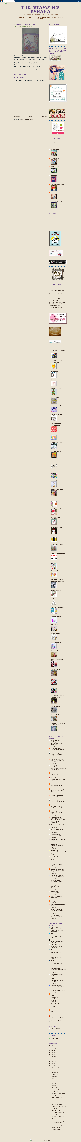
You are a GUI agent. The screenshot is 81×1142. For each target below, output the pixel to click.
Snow (52, 1012)
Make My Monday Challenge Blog (55, 741)
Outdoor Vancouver (56, 949)
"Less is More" (55, 850)
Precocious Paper (55, 570)
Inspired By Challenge (57, 829)
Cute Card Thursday (56, 896)
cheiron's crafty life (56, 460)
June (53, 1081)
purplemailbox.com (56, 598)
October (54, 1072)
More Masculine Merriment (57, 785)
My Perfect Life (55, 397)
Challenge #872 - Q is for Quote (58, 801)
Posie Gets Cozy (55, 956)
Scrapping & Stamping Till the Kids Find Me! (58, 724)
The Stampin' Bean (56, 616)
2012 (52, 1059)
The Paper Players (56, 753)
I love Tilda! (55, 1102)
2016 (52, 1050)
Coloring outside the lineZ (58, 553)
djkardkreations (55, 362)
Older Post (44, 116)
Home (30, 116)
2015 (52, 1052)
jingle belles (54, 784)
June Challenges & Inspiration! (58, 826)
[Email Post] (36, 68)
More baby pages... (57, 1099)
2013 (52, 1056)
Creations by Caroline (57, 714)
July (53, 1079)
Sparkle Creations (55, 633)
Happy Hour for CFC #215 (57, 916)
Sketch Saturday (55, 834)
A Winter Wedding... (57, 1110)
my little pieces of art (56, 678)
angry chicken (55, 997)
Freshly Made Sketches (57, 759)
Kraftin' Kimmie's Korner (57, 607)
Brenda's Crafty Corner (57, 527)
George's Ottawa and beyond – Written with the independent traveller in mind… (58, 987)
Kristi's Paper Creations (57, 590)
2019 (52, 1045)
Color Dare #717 (54, 774)
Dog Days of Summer (56, 905)
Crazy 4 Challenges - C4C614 (57, 892)
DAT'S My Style (55, 158)
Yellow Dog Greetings (56, 650)
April (53, 1085)
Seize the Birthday (56, 748)
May (53, 1083)
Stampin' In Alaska (56, 388)
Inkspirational (54, 765)
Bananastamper (55, 1028)
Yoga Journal (54, 927)
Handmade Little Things (57, 581)
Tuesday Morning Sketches (58, 839)
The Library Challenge (57, 856)
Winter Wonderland (56, 863)
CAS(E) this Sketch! (56, 901)
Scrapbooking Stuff (56, 379)
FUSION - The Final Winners (57, 876)
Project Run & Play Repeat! (57, 1017)
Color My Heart (55, 773)
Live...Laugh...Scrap (56, 201)
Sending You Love (56, 1127)
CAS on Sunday (55, 778)
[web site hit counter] (54, 1038)
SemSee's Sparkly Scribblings (55, 518)
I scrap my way (55, 686)
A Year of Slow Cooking (57, 944)
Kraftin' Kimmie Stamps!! (57, 824)
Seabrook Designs (56, 423)
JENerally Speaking (56, 451)
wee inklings (54, 371)
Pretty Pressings (55, 706)
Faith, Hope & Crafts (56, 508)
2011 (52, 1061)
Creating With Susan (56, 442)
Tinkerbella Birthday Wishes (59, 1125)
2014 (52, 1054)
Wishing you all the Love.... (58, 1118)
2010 (52, 1063)
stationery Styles (55, 500)
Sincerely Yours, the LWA (57, 982)
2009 (52, 1065)
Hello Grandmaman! (57, 1097)
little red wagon (55, 800)
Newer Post (17, 116)
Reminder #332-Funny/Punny (57, 749)
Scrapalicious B (55, 192)
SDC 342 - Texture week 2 (57, 977)
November (55, 1070)
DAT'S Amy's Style (56, 166)
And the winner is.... (55, 840)
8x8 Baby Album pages (57, 1104)
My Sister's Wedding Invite (58, 1116)
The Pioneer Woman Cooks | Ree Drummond (58, 967)
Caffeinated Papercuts (57, 624)
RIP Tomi (53, 1006)
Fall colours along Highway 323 (58, 990)
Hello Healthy (54, 933)
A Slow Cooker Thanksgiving (57, 946)
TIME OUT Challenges (57, 795)
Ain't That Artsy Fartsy (57, 579)
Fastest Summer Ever (56, 957)
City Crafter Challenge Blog (58, 909)
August (54, 1076)
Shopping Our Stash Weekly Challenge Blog (57, 805)
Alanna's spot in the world (58, 405)
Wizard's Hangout (55, 562)
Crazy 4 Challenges (56, 891)
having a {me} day (56, 669)
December (55, 1067)
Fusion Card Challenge (57, 875)
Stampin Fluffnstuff (56, 462)
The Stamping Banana (41, 9)
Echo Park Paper (55, 880)
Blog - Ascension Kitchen (58, 1021)
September (55, 1074)
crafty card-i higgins (56, 480)
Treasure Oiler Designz (57, 544)
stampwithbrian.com (56, 360)
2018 (52, 1048)
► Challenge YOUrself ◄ (57, 811)
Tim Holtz (53, 940)
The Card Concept (56, 817)
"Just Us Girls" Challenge (58, 789)
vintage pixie (54, 994)
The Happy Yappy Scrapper (58, 184)
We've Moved (54, 831)
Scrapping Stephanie (56, 697)
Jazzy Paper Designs (56, 414)
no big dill (53, 1016)
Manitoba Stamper (56, 642)
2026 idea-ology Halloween (57, 941)
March (54, 1087)
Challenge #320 (54, 796)
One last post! (54, 897)
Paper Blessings (55, 425)
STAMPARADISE (55, 536)
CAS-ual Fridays (55, 915)
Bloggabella (54, 844)
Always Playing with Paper (58, 904)
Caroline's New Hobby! (57, 489)
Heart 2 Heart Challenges (57, 869)
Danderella (54, 175)
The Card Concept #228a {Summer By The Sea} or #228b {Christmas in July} (58, 820)
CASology (53, 885)
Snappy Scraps (55, 149)
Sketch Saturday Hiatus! (56, 835)
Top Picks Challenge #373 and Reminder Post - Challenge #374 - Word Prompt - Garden (58, 768)
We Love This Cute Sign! (56, 881)
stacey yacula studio (56, 498)
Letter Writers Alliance (57, 980)
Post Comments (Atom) (27, 119)
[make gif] (55, 335)
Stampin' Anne (55, 434)
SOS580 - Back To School (57, 807)
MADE (52, 960)
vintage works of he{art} (57, 695)
